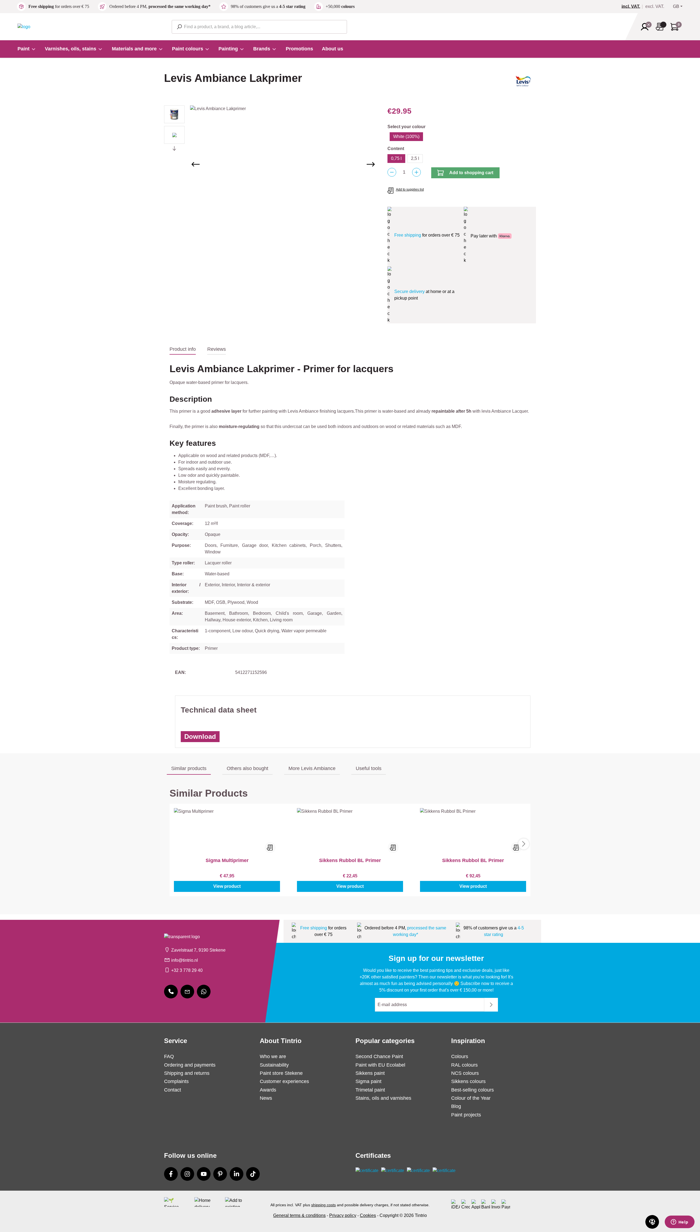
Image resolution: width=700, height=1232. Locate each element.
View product (227, 886)
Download (200, 736)
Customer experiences (284, 1081)
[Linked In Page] (236, 1174)
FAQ (169, 1056)
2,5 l (415, 158)
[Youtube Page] (204, 1174)
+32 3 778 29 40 (187, 970)
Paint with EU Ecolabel (380, 1065)
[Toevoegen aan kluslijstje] (270, 847)
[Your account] (646, 26)
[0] (633, 6)
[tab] (183, 349)
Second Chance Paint (379, 1056)
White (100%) (406, 136)
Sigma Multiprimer (227, 860)
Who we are (273, 1056)
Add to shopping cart (471, 172)
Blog (456, 1106)
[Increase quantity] (416, 172)
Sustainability (274, 1065)
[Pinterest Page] (220, 1174)
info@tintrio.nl (184, 960)
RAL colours (464, 1065)
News (266, 1098)
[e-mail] (187, 991)
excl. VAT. (654, 6)
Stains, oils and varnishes (383, 1098)
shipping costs (323, 1205)
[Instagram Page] (187, 1174)
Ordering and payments (189, 1065)
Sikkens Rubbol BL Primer (350, 860)
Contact (172, 1090)
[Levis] (523, 82)
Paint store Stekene (281, 1073)
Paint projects (466, 1115)
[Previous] (195, 164)
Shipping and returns (186, 1073)
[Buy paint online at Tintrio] (24, 26)
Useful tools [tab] (368, 768)
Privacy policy (342, 1215)
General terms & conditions (299, 1215)
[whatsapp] (204, 991)
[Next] (371, 164)
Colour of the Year (471, 1098)
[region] (270, 164)
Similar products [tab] (188, 768)
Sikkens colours (468, 1081)
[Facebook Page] (171, 1174)
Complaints (176, 1081)
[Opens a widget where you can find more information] (679, 1222)
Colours (459, 1056)
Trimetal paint (370, 1090)
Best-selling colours (472, 1090)
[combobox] (259, 27)
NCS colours (465, 1073)
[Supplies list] (661, 26)
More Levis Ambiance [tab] (312, 768)
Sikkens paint (370, 1073)
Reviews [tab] (216, 349)
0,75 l (396, 158)
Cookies (368, 1215)
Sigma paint (368, 1081)
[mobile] (171, 991)
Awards (268, 1090)
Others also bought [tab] (247, 768)
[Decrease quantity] (391, 172)
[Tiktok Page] (253, 1174)
